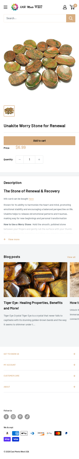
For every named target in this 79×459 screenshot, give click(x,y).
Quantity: (8, 159)
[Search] (70, 18)
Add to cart (39, 140)
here (31, 198)
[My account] (65, 7)
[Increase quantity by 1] (39, 159)
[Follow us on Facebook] (6, 416)
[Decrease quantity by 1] (20, 159)
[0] (72, 7)
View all (71, 257)
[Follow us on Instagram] (13, 416)
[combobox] (35, 18)
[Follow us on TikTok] (27, 416)
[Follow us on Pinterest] (20, 416)
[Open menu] (5, 7)
